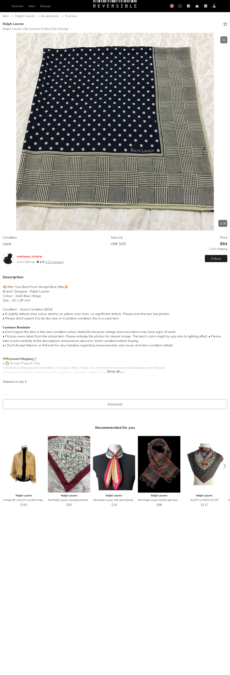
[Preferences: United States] (171, 6)
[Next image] (225, 131)
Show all (113, 371)
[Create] (180, 6)
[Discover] (188, 6)
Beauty (45, 6)
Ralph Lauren (25, 16)
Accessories (50, 16)
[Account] (214, 6)
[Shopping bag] (197, 6)
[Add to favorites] (225, 24)
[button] (115, 131)
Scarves (71, 16)
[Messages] (205, 6)
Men (32, 6)
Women (17, 6)
